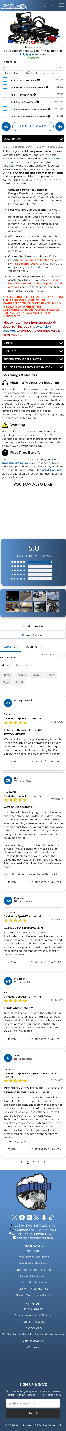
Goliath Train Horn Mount (33, 1295)
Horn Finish (10, 62)
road (19, 682)
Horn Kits (33, 1250)
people (21, 675)
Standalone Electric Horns (33, 1269)
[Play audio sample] (6, 126)
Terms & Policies (33, 1321)
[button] (53, 761)
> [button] (45, 1162)
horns (6, 675)
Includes (10, 351)
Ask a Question (34, 635)
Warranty (33, 1347)
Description (12, 138)
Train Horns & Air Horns (33, 1257)
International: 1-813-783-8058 (35, 1230)
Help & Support (33, 1309)
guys (6, 682)
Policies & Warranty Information (28, 367)
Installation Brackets (33, 1263)
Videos (8, 343)
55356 (36, 675)
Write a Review (34, 626)
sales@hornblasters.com (35, 1238)
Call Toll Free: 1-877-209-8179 (35, 1225)
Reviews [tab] (6, 646)
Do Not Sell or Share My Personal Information (33, 1334)
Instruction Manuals (33, 1282)
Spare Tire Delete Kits (33, 1289)
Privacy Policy (33, 1328)
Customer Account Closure (33, 1315)
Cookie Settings (33, 1340)
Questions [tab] (32, 646)
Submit (33, 1413)
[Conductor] (12, 596)
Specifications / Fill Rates (22, 359)
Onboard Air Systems (33, 1276)
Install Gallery (50, 470)
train (50, 675)
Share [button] (13, 761)
